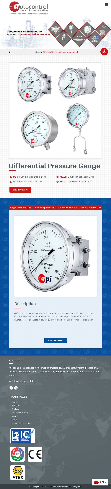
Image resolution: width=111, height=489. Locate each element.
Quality (15, 416)
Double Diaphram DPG (44, 207)
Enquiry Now (20, 189)
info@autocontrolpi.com (25, 381)
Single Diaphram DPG (20, 207)
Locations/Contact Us (21, 423)
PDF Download (55, 340)
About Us (15, 405)
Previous (9, 52)
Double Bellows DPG (68, 207)
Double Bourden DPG (91, 207)
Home (37, 52)
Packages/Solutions (20, 412)
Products (15, 409)
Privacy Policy (77, 486)
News (14, 419)
